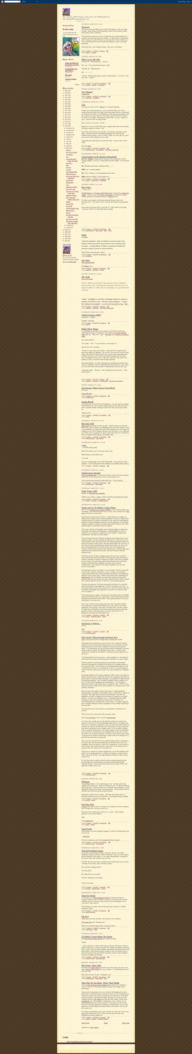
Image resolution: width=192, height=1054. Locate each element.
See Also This (69, 204)
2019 (66, 106)
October (68, 132)
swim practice (111, 718)
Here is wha (85, 426)
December (69, 128)
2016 (66, 113)
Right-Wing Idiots (100, 958)
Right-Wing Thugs (71, 174)
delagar (68, 255)
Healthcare (88, 270)
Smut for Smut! (70, 210)
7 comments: (102, 887)
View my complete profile (69, 262)
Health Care (89, 97)
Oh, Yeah (68, 170)
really (109, 334)
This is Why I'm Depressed (112, 149)
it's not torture (91, 718)
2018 (66, 108)
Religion (93, 824)
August (68, 137)
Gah (67, 157)
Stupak (86, 266)
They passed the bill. (88, 262)
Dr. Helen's (98, 999)
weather (88, 324)
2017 (66, 110)
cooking (88, 180)
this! (86, 237)
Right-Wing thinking (103, 500)
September (69, 135)
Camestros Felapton (70, 79)
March (68, 148)
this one (102, 107)
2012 (66, 121)
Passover (68, 150)
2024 (66, 95)
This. (83, 629)
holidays (88, 52)
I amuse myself (95, 180)
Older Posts (125, 1023)
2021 (66, 102)
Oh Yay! (68, 213)
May (67, 143)
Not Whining (96, 97)
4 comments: (102, 465)
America (88, 500)
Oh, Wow (68, 167)
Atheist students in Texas (101, 898)
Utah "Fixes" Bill (70, 189)
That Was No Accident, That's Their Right (100, 983)
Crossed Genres (90, 230)
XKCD (111, 196)
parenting (93, 52)
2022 (66, 99)
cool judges (108, 195)
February (68, 225)
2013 (66, 119)
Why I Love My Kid (71, 152)
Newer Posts (85, 1023)
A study (84, 806)
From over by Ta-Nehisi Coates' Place (99, 508)
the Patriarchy (101, 85)
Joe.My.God (88, 821)
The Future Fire (87, 922)
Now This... (69, 163)
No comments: (103, 83)
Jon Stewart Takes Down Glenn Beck (98, 388)
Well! (67, 165)
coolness (88, 85)
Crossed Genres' (87, 193)
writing (105, 230)
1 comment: (102, 51)
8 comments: (102, 1017)
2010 (66, 126)
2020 (66, 104)
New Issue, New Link (72, 219)
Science (103, 888)
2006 (66, 236)
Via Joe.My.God (87, 394)
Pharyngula (68, 75)
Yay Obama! (69, 154)
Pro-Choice (94, 500)
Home (106, 1023)
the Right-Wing (100, 149)
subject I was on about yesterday (100, 510)
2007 (66, 234)
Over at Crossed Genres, (89, 475)
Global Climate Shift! (71, 172)
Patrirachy (94, 1019)
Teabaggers (96, 308)
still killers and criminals (97, 493)
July (67, 139)
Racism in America (90, 149)
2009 (66, 230)
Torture (104, 616)
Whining (68, 202)
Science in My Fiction (102, 193)
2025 (66, 93)
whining (88, 416)
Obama (102, 270)
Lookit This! (86, 94)
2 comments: (102, 148)
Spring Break (69, 180)
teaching (88, 800)
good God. (86, 836)
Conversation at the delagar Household (99, 157)
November (69, 130)
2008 (66, 232)
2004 (66, 241)
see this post (85, 1001)
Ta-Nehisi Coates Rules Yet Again (97, 936)
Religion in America (90, 912)
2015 (66, 115)
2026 (66, 90)
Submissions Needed (71, 187)
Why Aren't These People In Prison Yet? (100, 637)
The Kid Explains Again (72, 208)
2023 (66, 97)
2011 (66, 124)
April (67, 146)
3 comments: (102, 928)
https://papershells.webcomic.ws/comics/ (79, 1041)
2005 (66, 238)
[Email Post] (107, 51)
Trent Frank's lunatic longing (93, 939)
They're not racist (87, 279)
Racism (87, 824)
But (106, 334)
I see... (67, 185)
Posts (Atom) (94, 1027)
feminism (88, 1019)
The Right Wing (104, 381)
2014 (66, 117)
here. (89, 146)
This (83, 639)
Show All (77, 84)
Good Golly (69, 206)
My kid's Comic (68, 29)
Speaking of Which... (71, 195)
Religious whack (96, 888)
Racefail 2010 (69, 182)
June (67, 141)
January (68, 227)
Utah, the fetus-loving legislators (97, 985)
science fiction (99, 230)
